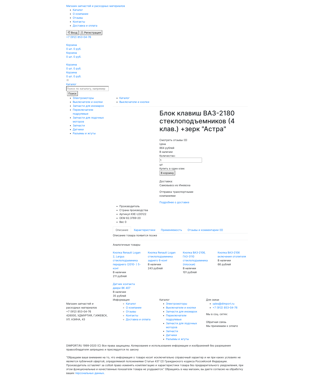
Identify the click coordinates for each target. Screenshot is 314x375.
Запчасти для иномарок (88, 105)
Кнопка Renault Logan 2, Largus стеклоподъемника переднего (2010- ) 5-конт (127, 260)
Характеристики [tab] (144, 230)
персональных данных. (90, 373)
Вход (73, 32)
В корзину (167, 173)
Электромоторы (83, 98)
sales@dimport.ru (223, 303)
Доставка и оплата (85, 25)
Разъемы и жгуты (84, 133)
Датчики (78, 129)
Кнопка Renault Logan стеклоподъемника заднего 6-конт (161, 256)
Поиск (72, 93)
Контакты (79, 21)
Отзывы (78, 17)
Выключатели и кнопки (88, 101)
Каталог (78, 9)
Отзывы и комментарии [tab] (205, 230)
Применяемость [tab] (171, 230)
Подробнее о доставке (174, 202)
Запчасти (79, 125)
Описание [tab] (122, 230)
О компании (80, 13)
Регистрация (92, 32)
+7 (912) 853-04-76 (78, 37)
